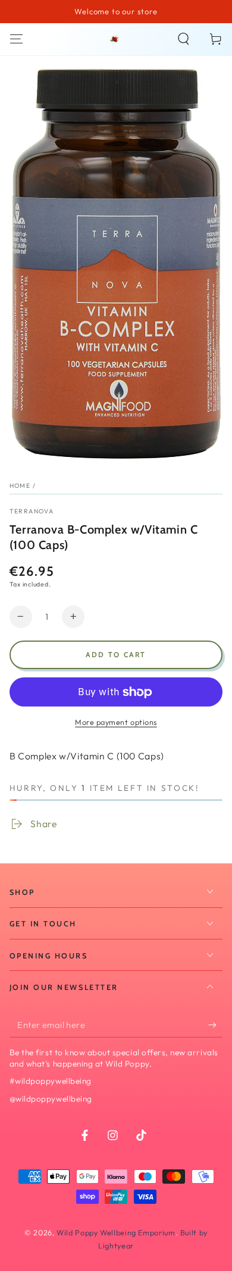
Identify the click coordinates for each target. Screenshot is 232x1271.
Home (20, 485)
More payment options (116, 722)
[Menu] (16, 39)
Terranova (32, 511)
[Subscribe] (215, 1025)
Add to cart (116, 654)
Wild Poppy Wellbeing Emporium (116, 1232)
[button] (183, 39)
